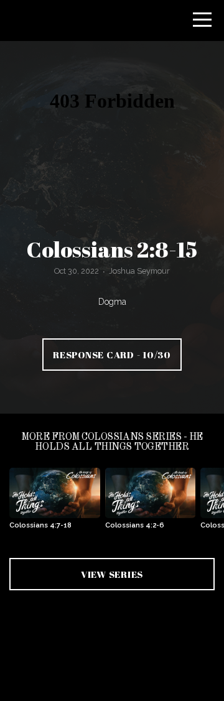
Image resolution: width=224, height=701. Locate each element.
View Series (112, 574)
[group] (54, 503)
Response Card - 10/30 (112, 354)
